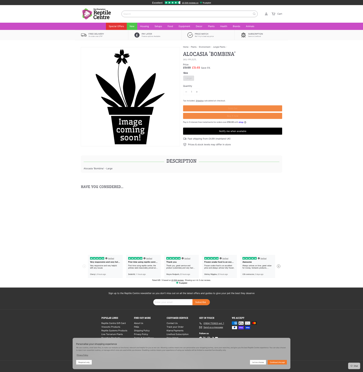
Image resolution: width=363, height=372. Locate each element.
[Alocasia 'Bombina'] (96, 218)
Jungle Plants (219, 47)
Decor (199, 26)
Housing (144, 26)
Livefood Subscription (178, 334)
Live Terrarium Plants (112, 334)
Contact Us (172, 323)
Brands (236, 26)
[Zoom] (130, 96)
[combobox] (190, 14)
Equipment (184, 26)
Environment (204, 47)
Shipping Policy (142, 330)
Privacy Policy (141, 334)
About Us (138, 323)
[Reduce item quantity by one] (186, 92)
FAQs (136, 326)
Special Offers (116, 26)
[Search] (254, 14)
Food (170, 26)
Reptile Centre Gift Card (113, 323)
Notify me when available (232, 131)
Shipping (199, 101)
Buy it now (232, 115)
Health (223, 26)
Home (185, 47)
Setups (158, 26)
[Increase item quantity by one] (197, 92)
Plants (211, 26)
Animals (250, 26)
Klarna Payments (175, 330)
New (132, 26)
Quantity (187, 86)
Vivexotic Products (110, 326)
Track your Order (175, 326)
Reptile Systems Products (114, 330)
